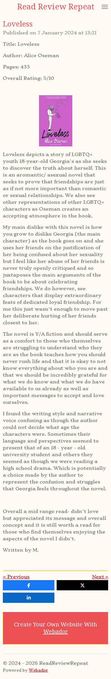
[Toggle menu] (104, 7)
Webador (55, 631)
